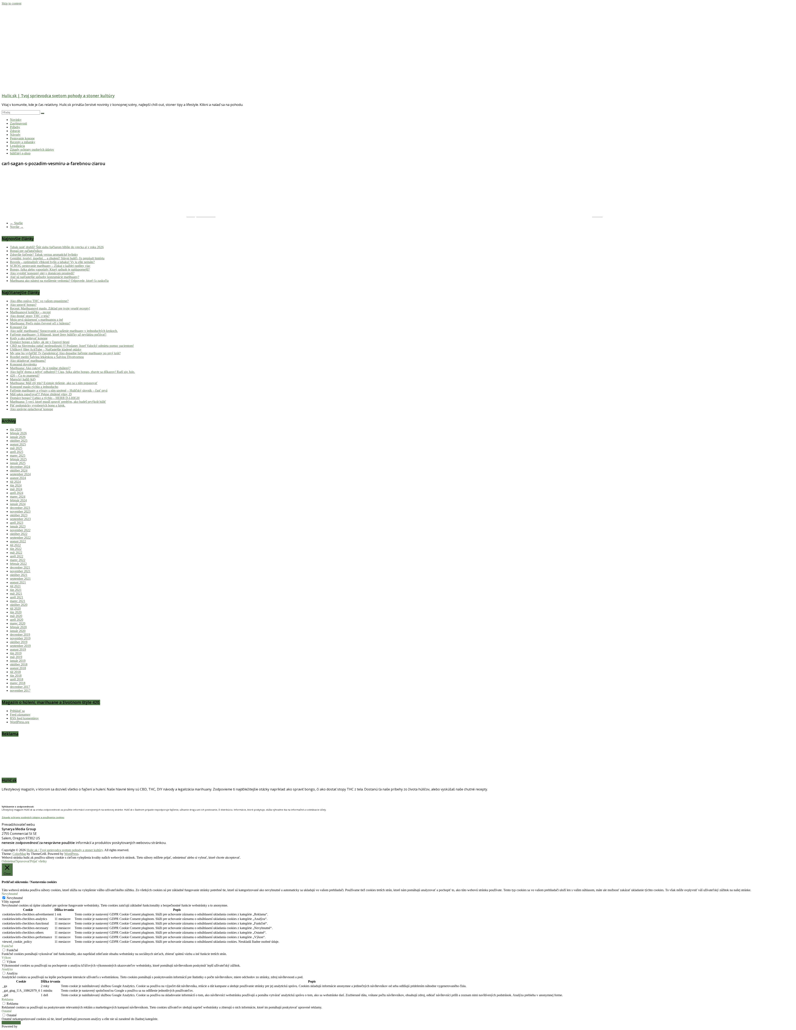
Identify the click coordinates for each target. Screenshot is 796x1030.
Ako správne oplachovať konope (31, 409)
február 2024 (18, 500)
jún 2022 (16, 549)
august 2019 (18, 649)
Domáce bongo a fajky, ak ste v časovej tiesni (39, 342)
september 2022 (20, 537)
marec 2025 (17, 455)
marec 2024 (17, 496)
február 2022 (18, 563)
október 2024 (18, 470)
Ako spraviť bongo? (23, 304)
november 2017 (20, 690)
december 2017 (20, 687)
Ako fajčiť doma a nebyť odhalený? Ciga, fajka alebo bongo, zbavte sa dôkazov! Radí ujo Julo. (72, 372)
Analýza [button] (7, 969)
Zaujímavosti (18, 123)
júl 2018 (15, 672)
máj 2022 (16, 552)
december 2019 (20, 634)
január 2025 (17, 463)
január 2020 (17, 631)
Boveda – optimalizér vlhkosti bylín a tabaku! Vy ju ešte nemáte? (52, 262)
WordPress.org (19, 722)
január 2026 (17, 437)
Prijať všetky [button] (38, 861)
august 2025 (18, 444)
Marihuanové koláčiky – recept (30, 312)
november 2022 (20, 530)
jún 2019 (16, 653)
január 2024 (17, 504)
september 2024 (20, 474)
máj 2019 (16, 657)
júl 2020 (15, 608)
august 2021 (18, 582)
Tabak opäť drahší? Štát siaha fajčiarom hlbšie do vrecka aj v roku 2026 (57, 247)
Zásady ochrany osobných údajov (32, 149)
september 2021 (20, 578)
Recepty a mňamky (22, 142)
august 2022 (18, 541)
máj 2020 (16, 616)
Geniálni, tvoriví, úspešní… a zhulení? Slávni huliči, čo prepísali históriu (57, 258)
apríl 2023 (16, 522)
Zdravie (15, 131)
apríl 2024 (16, 493)
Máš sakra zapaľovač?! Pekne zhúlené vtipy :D (41, 394)
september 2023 (20, 519)
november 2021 (20, 571)
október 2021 (18, 575)
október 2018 (18, 664)
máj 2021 (16, 593)
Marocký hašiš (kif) (22, 379)
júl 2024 (15, 481)
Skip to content (11, 3)
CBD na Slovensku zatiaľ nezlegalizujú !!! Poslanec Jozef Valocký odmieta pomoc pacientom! (72, 345)
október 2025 (18, 440)
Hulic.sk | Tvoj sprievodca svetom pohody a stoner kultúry (58, 95)
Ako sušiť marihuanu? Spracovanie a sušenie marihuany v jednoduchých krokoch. (64, 331)
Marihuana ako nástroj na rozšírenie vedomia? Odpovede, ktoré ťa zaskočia (59, 280)
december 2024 (20, 466)
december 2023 (20, 508)
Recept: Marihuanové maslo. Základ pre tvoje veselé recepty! (50, 308)
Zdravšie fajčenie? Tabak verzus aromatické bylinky (44, 254)
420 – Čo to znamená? (24, 375)
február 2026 (18, 433)
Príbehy (15, 127)
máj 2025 (16, 448)
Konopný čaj (18, 327)
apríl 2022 (16, 556)
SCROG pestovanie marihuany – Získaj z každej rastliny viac (50, 265)
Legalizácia (17, 146)
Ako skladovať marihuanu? (28, 360)
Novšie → (16, 227)
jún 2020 (16, 612)
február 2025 (18, 459)
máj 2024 (16, 489)
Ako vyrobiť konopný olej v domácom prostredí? (42, 273)
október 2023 (18, 515)
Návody (15, 134)
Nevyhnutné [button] (10, 894)
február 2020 (18, 627)
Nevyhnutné (15, 898)
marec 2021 (17, 601)
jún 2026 (16, 429)
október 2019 (18, 642)
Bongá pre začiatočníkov (26, 251)
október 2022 (18, 534)
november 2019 (20, 638)
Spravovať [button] (23, 861)
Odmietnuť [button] (9, 861)
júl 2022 (15, 545)
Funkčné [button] (7, 946)
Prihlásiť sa (17, 711)
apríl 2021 (16, 597)
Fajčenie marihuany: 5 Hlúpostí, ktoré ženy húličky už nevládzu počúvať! (58, 334)
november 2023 (20, 511)
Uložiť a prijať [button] (11, 1022)
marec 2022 (17, 560)
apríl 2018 (16, 679)
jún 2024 (16, 485)
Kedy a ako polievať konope (28, 338)
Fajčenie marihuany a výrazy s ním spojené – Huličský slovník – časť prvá (58, 390)
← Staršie (16, 223)
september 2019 (20, 646)
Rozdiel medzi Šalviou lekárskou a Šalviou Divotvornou (47, 357)
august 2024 (18, 478)
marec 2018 (17, 683)
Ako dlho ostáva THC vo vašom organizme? (39, 301)
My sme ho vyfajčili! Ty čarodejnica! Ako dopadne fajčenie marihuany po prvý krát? (65, 353)
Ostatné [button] (7, 1011)
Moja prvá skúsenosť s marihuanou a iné (36, 319)
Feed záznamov (20, 714)
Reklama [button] (7, 999)
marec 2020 (17, 623)
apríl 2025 (16, 452)
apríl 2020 (16, 619)
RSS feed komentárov (24, 718)
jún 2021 (16, 590)
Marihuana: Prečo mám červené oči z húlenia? (40, 323)
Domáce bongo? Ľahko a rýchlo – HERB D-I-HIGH (45, 398)
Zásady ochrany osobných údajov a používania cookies (33, 817)
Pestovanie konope (22, 138)
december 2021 (20, 567)
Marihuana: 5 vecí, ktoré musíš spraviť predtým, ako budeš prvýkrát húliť (58, 401)
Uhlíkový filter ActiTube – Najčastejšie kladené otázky (45, 349)
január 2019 (17, 660)
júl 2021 (15, 586)
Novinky (16, 119)
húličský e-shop (20, 153)
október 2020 (18, 604)
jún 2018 (16, 675)
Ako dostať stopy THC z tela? (30, 316)
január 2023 (17, 526)
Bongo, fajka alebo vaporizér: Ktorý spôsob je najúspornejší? (50, 269)
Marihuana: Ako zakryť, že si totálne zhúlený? (40, 368)
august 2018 (18, 668)
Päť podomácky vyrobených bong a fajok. (37, 405)
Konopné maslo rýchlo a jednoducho (34, 387)
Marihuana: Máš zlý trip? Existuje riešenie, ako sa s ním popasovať (53, 383)
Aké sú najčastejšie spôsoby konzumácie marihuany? (44, 277)
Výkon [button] (6, 957)
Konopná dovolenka (23, 364)
